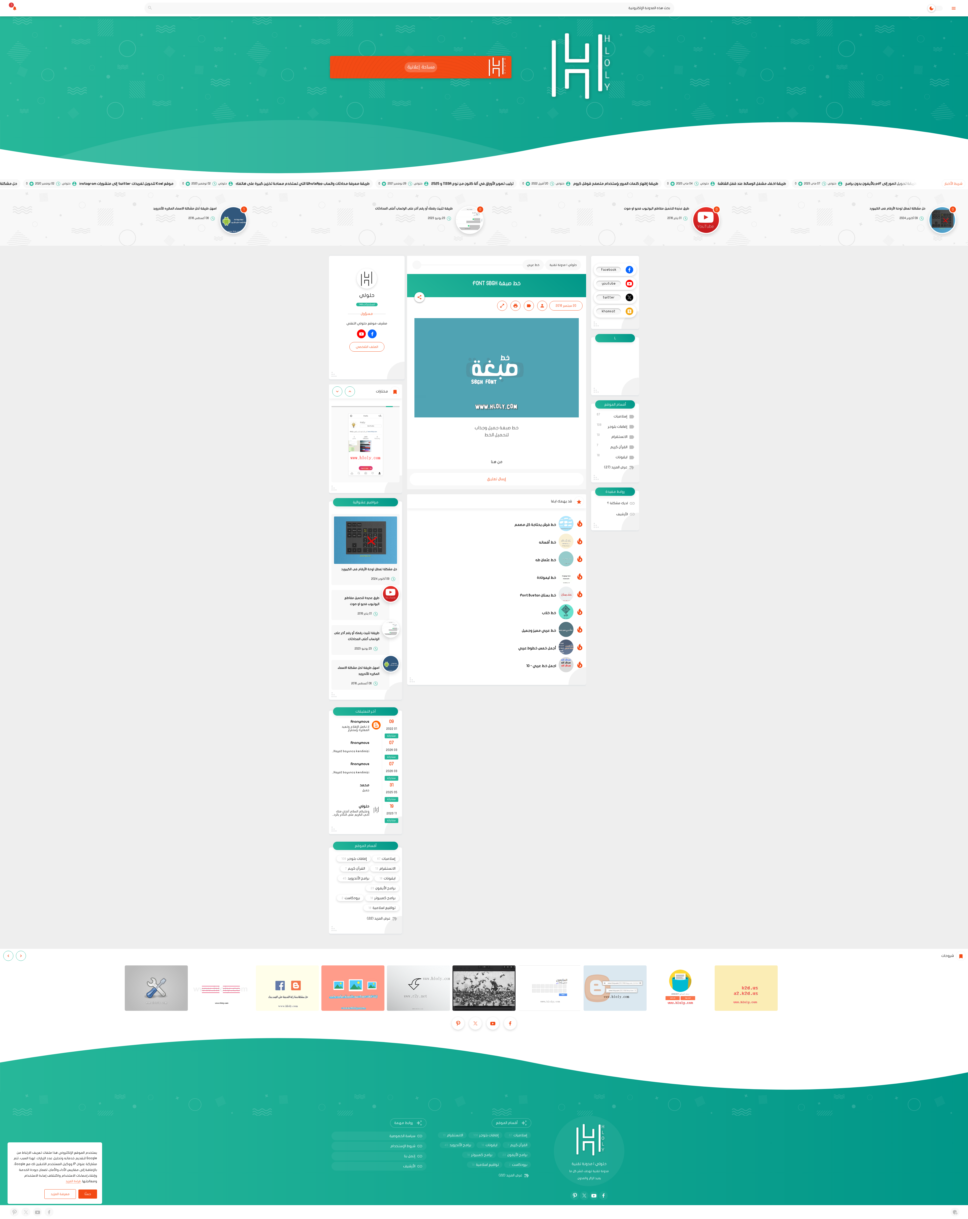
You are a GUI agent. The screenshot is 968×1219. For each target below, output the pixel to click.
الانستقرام (612, 436)
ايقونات (612, 456)
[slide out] (953, 8)
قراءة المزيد (73, 1181)
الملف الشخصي (367, 347)
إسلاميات (612, 415)
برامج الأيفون (383, 888)
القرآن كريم (612, 446)
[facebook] (372, 333)
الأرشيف (622, 514)
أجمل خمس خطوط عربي (537, 648)
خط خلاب (549, 613)
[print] (515, 306)
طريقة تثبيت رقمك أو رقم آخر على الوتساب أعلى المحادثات (414, 208)
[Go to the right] (337, 391)
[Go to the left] (350, 391)
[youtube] (361, 333)
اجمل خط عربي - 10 (541, 666)
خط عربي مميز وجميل (539, 630)
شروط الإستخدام (402, 1146)
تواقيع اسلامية (382, 908)
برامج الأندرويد (356, 878)
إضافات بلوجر (612, 426)
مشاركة (391, 736)
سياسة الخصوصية (402, 1136)
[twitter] (475, 1023)
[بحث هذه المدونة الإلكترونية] (150, 8)
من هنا (496, 462)
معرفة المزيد (60, 1194)
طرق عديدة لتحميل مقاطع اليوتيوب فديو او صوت (656, 208)
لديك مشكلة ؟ (617, 503)
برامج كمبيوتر (383, 898)
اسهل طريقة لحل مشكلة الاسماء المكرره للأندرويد (185, 208)
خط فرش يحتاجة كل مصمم (535, 525)
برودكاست (351, 898)
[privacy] (955, 1212)
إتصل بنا (409, 1156)
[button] (419, 297)
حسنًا (87, 1194)
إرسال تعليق (496, 479)
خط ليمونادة (546, 578)
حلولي (367, 295)
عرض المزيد (615, 467)
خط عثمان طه (545, 560)
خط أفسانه (547, 542)
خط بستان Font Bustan (538, 595)
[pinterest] (458, 1023)
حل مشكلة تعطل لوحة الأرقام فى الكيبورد (897, 208)
